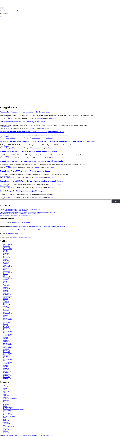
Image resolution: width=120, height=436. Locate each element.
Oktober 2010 (6, 312)
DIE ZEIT (6, 403)
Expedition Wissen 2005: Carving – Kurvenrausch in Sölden (25, 171)
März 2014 (6, 287)
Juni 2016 (5, 274)
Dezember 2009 (7, 318)
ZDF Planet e (6, 429)
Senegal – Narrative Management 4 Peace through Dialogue (15, 215)
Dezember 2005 (7, 357)
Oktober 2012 (6, 297)
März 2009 (6, 327)
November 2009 (7, 319)
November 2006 (7, 353)
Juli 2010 (5, 315)
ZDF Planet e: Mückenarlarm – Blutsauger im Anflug (22, 122)
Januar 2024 (6, 246)
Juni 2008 (5, 338)
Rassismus (6, 420)
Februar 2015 (6, 284)
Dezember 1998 (7, 371)
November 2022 (7, 249)
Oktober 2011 (6, 305)
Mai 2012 (5, 300)
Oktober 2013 (6, 288)
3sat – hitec (6, 387)
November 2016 (7, 272)
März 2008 (6, 340)
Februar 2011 (6, 309)
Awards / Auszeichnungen (10, 398)
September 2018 (7, 266)
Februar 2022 (6, 256)
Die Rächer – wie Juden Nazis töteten (20, 222)
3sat (4, 385)
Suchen (2, 198)
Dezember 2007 (7, 343)
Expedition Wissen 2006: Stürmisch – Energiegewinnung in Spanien (28, 151)
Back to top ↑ (49, 435)
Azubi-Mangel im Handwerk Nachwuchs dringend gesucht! (24, 229)
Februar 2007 (6, 350)
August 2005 (6, 363)
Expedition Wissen (8, 407)
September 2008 (7, 334)
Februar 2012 (6, 303)
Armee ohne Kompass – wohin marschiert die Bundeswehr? (25, 112)
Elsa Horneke (3, 229)
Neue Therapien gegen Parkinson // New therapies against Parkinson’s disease (20, 213)
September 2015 (7, 278)
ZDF (4, 425)
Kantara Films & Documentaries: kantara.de (11, 10)
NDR (4, 417)
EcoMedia (6, 404)
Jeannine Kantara (7, 412)
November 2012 (7, 296)
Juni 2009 (5, 324)
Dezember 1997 (7, 372)
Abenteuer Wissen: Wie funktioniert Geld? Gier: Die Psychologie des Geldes (32, 132)
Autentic (5, 397)
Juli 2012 (5, 299)
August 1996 (6, 374)
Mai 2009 (5, 325)
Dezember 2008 (7, 330)
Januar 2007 (6, 352)
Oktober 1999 (6, 369)
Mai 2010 (5, 316)
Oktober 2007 (6, 346)
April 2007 (6, 349)
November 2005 (7, 359)
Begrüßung (6, 400)
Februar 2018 (6, 269)
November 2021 (7, 257)
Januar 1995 (6, 377)
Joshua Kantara (7, 413)
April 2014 (6, 285)
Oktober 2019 (6, 265)
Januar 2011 (6, 310)
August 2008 (6, 335)
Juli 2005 (5, 365)
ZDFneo (5, 431)
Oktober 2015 (6, 277)
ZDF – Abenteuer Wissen (9, 426)
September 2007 (7, 347)
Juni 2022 (5, 250)
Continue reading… (5, 116)
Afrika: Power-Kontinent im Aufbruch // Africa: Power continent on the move (20, 209)
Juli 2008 (5, 337)
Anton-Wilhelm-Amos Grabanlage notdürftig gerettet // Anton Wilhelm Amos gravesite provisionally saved (27, 212)
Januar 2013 (6, 293)
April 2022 (6, 253)
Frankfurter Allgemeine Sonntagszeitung (13, 409)
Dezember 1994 (7, 378)
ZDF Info (5, 428)
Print (4, 419)
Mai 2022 (5, 252)
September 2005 (7, 362)
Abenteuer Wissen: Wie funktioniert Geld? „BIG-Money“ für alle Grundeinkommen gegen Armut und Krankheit (47, 141)
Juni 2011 (5, 306)
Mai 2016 (5, 275)
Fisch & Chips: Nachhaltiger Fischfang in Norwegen (22, 191)
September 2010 (7, 313)
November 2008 (7, 331)
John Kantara (52, 118)
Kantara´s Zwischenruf (9, 416)
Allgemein (6, 391)
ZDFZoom (6, 432)
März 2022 (6, 254)
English (5, 406)
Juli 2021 (5, 259)
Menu (2, 8)
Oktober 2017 (6, 271)
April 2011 (6, 307)
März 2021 (6, 260)
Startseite (5, 422)
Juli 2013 (5, 290)
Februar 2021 (6, 262)
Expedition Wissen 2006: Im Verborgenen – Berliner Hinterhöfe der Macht (31, 161)
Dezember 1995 (7, 375)
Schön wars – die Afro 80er (15, 233)
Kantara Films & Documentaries (11, 414)
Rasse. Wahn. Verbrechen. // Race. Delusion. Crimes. (13, 210)
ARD (4, 392)
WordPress (39, 435)
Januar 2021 (6, 263)
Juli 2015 (5, 280)
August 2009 (6, 322)
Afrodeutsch (6, 389)
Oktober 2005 (6, 360)
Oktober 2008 (6, 332)
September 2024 (7, 244)
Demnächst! (6, 401)
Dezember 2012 (7, 294)
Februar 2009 (6, 328)
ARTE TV (6, 395)
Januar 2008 (6, 341)
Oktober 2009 (6, 321)
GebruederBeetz (7, 410)
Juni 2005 (5, 366)
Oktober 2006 (6, 355)
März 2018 (6, 268)
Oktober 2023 (6, 247)
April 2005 (6, 368)
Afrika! (5, 388)
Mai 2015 (5, 282)
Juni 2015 (5, 281)
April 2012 (6, 302)
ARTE (5, 394)
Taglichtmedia (7, 423)
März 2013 (6, 291)
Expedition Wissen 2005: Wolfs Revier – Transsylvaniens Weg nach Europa (31, 181)
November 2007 (7, 344)
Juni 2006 (5, 356)
